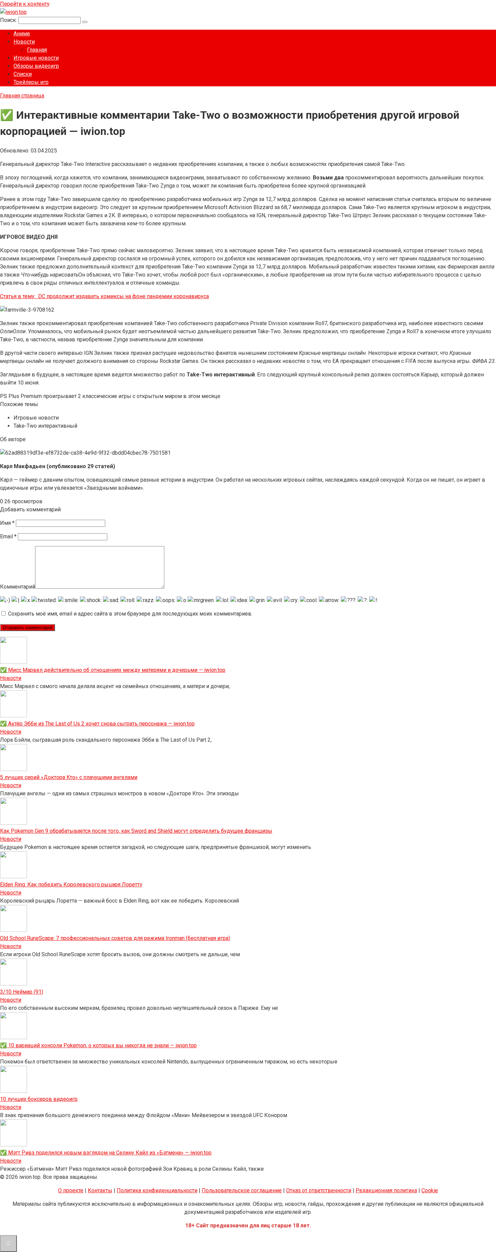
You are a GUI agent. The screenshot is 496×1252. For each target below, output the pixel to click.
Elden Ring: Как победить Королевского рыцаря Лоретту (71, 884)
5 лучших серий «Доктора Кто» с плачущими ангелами (68, 777)
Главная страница (22, 95)
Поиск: (9, 20)
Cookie (429, 1190)
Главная (37, 50)
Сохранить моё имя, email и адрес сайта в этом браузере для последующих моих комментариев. (130, 613)
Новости (24, 41)
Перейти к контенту (25, 4)
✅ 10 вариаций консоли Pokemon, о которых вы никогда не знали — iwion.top (98, 1045)
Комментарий (17, 587)
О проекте (70, 1190)
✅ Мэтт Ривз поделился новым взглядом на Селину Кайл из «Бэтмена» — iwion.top (106, 1152)
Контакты (100, 1190)
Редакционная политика (386, 1190)
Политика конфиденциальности (157, 1190)
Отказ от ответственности (318, 1190)
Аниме (21, 33)
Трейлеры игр (31, 82)
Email (8, 536)
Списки (22, 74)
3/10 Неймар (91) (21, 992)
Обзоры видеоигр (36, 66)
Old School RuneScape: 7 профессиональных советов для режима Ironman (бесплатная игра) (115, 938)
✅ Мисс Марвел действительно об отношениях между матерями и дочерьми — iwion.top (112, 670)
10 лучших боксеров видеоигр (39, 1099)
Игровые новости (36, 58)
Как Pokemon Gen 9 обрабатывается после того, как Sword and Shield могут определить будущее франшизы (136, 831)
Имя (7, 523)
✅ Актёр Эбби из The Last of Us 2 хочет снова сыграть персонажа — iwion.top (97, 723)
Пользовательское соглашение (242, 1190)
